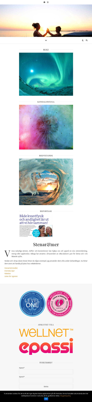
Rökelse (7, 273)
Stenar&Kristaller (11, 268)
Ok (46, 399)
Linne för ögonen (11, 276)
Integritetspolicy (65, 396)
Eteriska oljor (9, 271)
